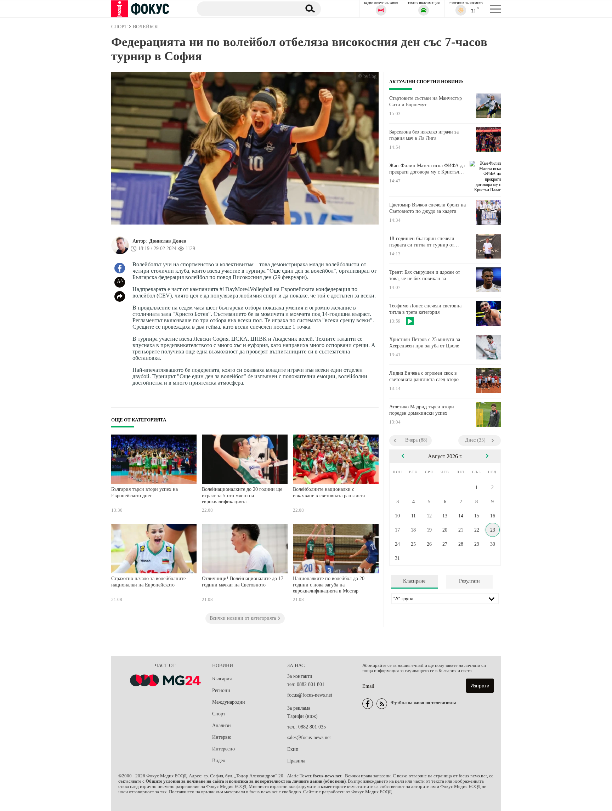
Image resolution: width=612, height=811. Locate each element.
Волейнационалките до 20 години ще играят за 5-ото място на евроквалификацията (242, 495)
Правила (296, 761)
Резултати (469, 581)
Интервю (221, 737)
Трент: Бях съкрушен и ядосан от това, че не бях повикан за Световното (424, 276)
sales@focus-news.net (309, 737)
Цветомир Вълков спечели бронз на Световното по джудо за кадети (427, 208)
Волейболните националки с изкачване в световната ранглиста (329, 492)
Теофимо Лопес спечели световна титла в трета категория (425, 309)
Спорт (218, 713)
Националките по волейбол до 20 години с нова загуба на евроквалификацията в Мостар (328, 585)
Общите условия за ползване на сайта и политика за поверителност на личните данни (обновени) (246, 781)
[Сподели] (119, 296)
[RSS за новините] (381, 703)
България (222, 678)
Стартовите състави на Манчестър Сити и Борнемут (425, 101)
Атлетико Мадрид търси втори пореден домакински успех (421, 410)
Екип (293, 749)
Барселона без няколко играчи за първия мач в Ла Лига (424, 135)
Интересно (223, 749)
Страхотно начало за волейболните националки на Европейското (148, 582)
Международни (228, 702)
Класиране (414, 581)
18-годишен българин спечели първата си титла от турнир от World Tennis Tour (421, 242)
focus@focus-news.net (309, 695)
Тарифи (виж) (302, 716)
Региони (221, 690)
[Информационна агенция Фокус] (367, 703)
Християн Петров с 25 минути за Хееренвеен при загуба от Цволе (424, 342)
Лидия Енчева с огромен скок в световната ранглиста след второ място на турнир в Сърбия (424, 376)
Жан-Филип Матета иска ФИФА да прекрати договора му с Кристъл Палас (427, 169)
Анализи (221, 725)
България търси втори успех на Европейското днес (144, 492)
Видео (218, 760)
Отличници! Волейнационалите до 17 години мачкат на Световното (242, 582)
